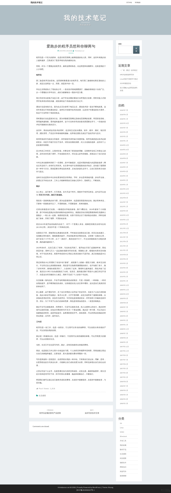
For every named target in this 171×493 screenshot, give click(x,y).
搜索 (120, 44)
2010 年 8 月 (124, 255)
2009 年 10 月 (124, 294)
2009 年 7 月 (124, 307)
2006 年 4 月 (124, 399)
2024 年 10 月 (124, 150)
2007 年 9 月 (124, 355)
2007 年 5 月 (124, 368)
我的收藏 (123, 445)
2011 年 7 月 (124, 237)
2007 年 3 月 (124, 377)
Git (121, 423)
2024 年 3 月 (124, 176)
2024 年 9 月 (124, 154)
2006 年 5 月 (124, 395)
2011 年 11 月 (124, 228)
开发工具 (123, 441)
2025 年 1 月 (124, 141)
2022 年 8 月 (124, 198)
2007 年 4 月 (124, 373)
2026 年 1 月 (124, 119)
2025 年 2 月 (124, 136)
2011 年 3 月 (124, 250)
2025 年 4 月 (124, 132)
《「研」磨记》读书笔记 (128, 70)
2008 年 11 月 (124, 329)
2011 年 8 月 (124, 233)
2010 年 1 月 (124, 281)
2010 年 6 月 (124, 259)
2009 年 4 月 (124, 316)
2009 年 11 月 (124, 290)
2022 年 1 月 (124, 206)
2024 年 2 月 (124, 180)
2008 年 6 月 (124, 338)
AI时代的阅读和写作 (127, 75)
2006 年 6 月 (124, 390)
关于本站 (129, 2)
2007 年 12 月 (124, 347)
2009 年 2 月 (124, 320)
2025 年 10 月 (124, 123)
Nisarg (110, 487)
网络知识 (123, 467)
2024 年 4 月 (124, 171)
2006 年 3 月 (124, 403)
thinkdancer (80, 51)
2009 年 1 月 (124, 325)
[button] (165, 490)
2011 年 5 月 (124, 246)
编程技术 (123, 463)
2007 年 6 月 (124, 364)
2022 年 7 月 (124, 202)
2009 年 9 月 (124, 298)
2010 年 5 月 (124, 263)
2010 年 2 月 (124, 277)
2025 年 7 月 (124, 128)
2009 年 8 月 (124, 303)
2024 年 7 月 (124, 163)
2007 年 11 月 (124, 351)
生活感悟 (42, 395)
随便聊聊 (123, 476)
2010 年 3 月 (124, 272)
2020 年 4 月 (124, 211)
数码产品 (123, 449)
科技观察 (123, 458)
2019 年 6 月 (124, 224)
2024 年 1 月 (124, 185)
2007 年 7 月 (124, 360)
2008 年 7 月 (124, 333)
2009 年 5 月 (124, 311)
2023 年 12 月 (124, 189)
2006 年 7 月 (124, 386)
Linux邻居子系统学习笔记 (129, 79)
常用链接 (137, 2)
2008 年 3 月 (124, 342)
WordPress (97, 487)
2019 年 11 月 (124, 220)
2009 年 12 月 (124, 285)
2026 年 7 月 (124, 110)
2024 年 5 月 (124, 167)
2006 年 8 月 (124, 382)
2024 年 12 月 (124, 145)
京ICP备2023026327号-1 (85, 490)
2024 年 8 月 (124, 158)
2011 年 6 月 (124, 241)
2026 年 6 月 (124, 115)
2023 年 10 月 (124, 193)
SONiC (122, 432)
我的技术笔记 (36, 2)
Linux (122, 428)
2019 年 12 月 (124, 215)
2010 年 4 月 (124, 268)
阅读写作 (123, 471)
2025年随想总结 (125, 83)
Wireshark (123, 436)
